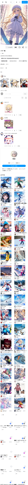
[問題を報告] (17, 115)
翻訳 (1, 71)
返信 (20, 114)
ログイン (25, 2)
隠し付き (7, 97)
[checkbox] (4, 97)
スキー (7, 64)
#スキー (2, 68)
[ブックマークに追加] (19, 47)
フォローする (14, 166)
